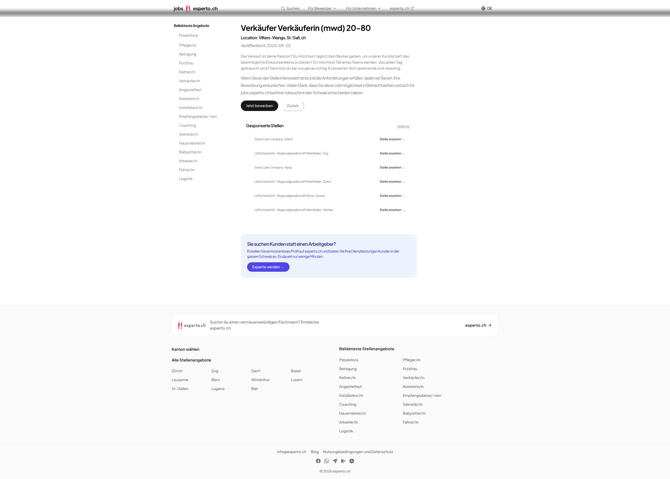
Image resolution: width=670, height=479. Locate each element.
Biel (254, 388)
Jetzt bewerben (259, 105)
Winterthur (260, 379)
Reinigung (187, 54)
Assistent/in (189, 98)
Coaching (187, 125)
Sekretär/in (188, 134)
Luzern (297, 379)
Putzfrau (186, 63)
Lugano (218, 388)
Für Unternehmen (361, 8)
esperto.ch (399, 8)
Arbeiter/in (188, 161)
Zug (214, 371)
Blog (315, 451)
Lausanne (180, 379)
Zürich (177, 371)
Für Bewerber (320, 8)
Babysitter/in (190, 152)
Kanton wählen (185, 349)
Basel (296, 371)
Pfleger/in (187, 45)
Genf (255, 371)
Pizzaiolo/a (188, 35)
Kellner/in (187, 72)
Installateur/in (191, 107)
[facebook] (318, 462)
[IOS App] (351, 462)
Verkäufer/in (189, 81)
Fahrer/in (186, 170)
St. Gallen (180, 388)
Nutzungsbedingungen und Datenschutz (358, 451)
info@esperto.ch (291, 451)
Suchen (293, 8)
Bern (215, 379)
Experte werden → (268, 267)
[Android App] (343, 462)
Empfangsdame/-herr (198, 116)
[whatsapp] (326, 462)
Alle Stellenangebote (191, 360)
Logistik (186, 178)
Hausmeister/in (192, 143)
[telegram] (335, 462)
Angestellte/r (190, 89)
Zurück (293, 105)
